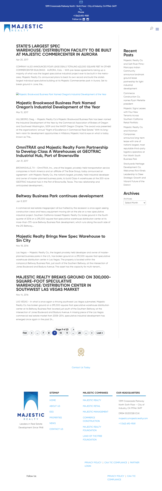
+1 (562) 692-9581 (81, 16)
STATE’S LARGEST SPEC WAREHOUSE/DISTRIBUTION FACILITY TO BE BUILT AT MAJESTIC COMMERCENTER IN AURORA (63, 50)
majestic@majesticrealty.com (133, 418)
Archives (128, 198)
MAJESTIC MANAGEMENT (95, 411)
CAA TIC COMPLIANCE (115, 462)
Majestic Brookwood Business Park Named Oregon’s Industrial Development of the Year (58, 104)
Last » (100, 333)
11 (67, 333)
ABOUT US (55, 406)
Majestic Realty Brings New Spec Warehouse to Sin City (60, 238)
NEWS (53, 423)
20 (79, 333)
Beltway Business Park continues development (59, 195)
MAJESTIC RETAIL (91, 406)
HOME (53, 400)
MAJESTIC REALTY (92, 400)
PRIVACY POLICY (93, 462)
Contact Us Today (81, 367)
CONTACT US (56, 429)
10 (61, 333)
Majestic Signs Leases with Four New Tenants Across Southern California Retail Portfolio (135, 115)
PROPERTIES (56, 417)
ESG (52, 411)
